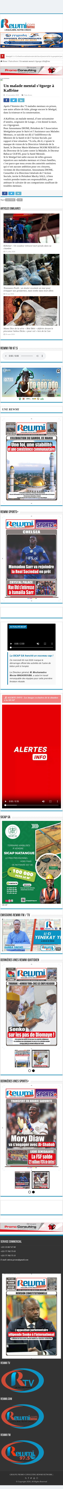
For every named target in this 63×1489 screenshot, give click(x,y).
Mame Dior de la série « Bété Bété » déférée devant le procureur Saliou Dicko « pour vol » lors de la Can (28, 329)
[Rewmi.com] (18, 23)
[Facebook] (28, 1479)
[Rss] (26, 1479)
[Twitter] (31, 1479)
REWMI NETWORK (44, 1475)
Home (4, 61)
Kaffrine (10, 200)
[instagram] (37, 1479)
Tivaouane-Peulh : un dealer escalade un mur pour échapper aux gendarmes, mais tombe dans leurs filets (28, 289)
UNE (20, 200)
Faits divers (13, 61)
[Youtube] (34, 1479)
